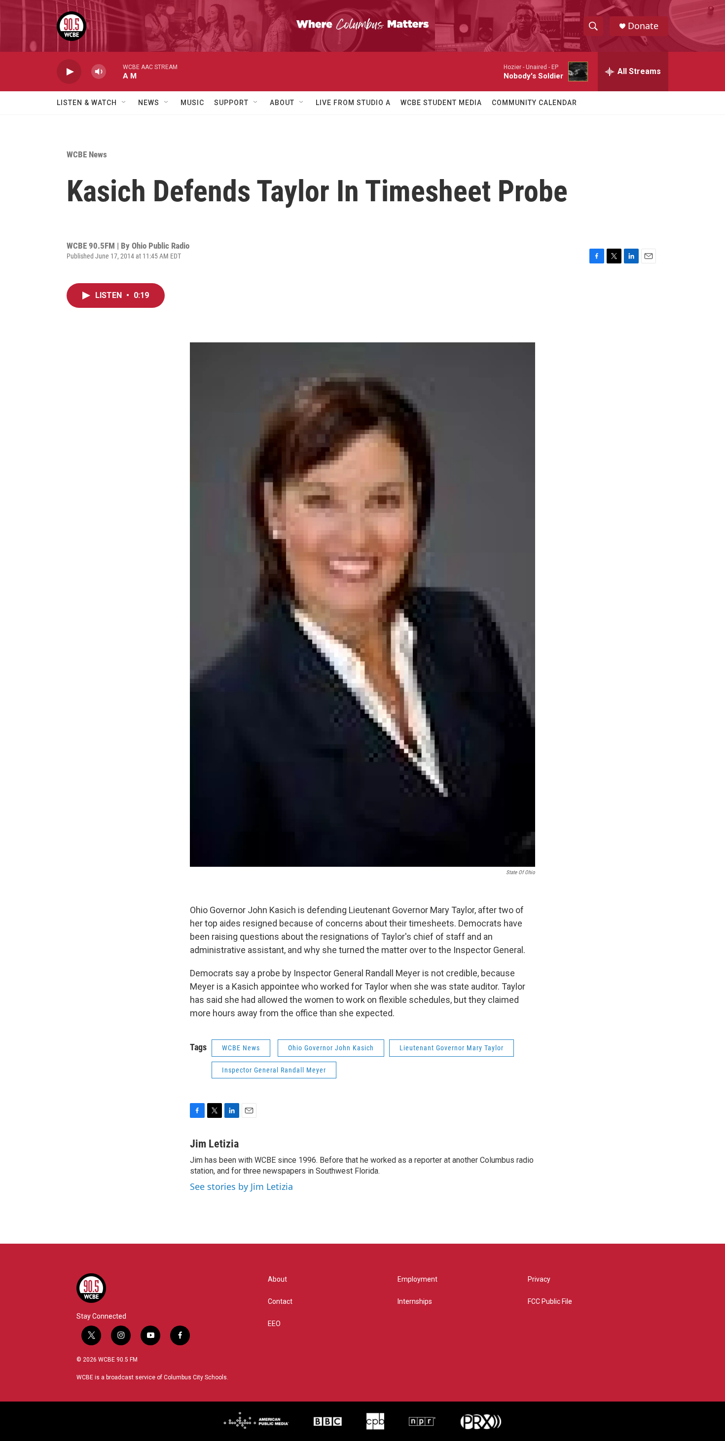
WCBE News (87, 154)
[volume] (98, 72)
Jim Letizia (214, 1144)
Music (192, 103)
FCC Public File (550, 1301)
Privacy (539, 1279)
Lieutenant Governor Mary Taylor (451, 1048)
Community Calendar (534, 103)
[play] (69, 71)
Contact (280, 1301)
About (282, 103)
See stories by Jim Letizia (241, 1186)
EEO (274, 1324)
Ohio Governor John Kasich (331, 1048)
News (148, 103)
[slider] (114, 71)
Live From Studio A (353, 103)
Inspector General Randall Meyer (274, 1070)
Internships (415, 1301)
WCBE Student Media (441, 103)
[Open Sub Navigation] (124, 103)
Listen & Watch (87, 103)
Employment (417, 1279)
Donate (643, 26)
